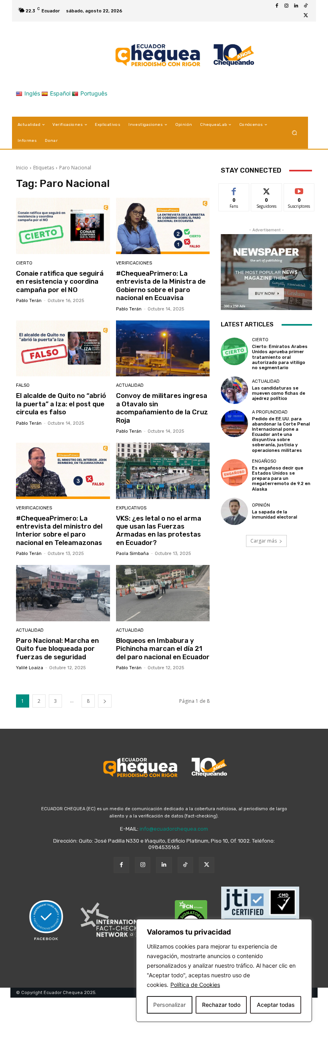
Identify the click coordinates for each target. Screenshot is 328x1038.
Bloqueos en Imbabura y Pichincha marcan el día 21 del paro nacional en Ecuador (163, 648)
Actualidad (130, 385)
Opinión (261, 505)
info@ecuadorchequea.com (174, 829)
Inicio (22, 167)
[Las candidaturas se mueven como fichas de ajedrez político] (234, 390)
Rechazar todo (221, 1004)
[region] (224, 970)
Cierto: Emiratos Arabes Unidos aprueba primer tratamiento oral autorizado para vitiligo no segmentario (280, 357)
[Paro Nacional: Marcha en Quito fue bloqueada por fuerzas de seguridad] (63, 593)
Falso (23, 385)
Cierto (24, 263)
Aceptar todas (276, 1004)
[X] (305, 15)
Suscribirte (299, 190)
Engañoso (264, 461)
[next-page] (105, 701)
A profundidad (270, 412)
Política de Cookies (195, 984)
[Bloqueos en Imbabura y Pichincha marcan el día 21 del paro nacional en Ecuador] (163, 593)
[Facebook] (277, 6)
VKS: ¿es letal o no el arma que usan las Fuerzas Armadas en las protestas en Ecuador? (158, 530)
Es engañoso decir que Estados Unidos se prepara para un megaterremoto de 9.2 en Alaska (281, 478)
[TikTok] (305, 6)
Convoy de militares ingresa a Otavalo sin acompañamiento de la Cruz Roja (162, 408)
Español (60, 93)
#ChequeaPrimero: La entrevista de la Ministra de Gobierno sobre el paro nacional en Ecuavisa (161, 285)
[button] (294, 133)
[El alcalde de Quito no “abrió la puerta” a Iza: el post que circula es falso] (63, 348)
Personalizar (169, 1004)
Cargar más (263, 540)
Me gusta (234, 190)
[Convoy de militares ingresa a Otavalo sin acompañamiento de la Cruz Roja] (163, 348)
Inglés (32, 93)
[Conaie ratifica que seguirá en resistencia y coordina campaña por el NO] (63, 226)
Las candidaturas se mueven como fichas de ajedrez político (278, 393)
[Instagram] (286, 6)
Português (93, 93)
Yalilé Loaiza (29, 667)
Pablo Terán (29, 300)
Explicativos (131, 508)
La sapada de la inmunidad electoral (274, 514)
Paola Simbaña (132, 553)
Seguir (266, 190)
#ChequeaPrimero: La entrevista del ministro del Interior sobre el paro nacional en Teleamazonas (59, 530)
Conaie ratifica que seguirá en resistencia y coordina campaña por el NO (60, 281)
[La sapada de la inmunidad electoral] (234, 511)
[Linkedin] (296, 6)
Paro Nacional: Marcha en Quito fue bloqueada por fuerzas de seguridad (57, 648)
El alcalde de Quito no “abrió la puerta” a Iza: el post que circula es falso (61, 404)
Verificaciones (134, 263)
